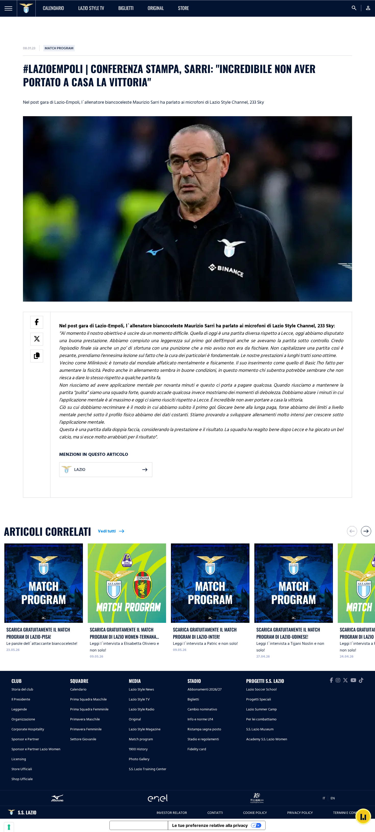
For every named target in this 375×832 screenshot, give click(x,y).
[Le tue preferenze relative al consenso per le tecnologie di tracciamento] (9, 827)
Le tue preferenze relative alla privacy (210, 825)
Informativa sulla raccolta (139, 825)
